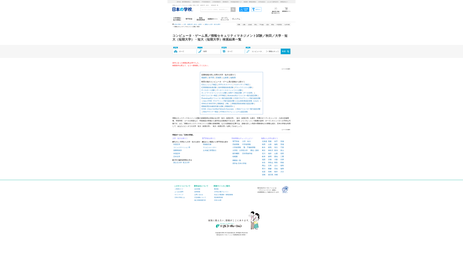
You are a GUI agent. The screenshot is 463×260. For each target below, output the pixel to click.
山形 (270, 144)
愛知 (276, 156)
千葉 (282, 147)
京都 (270, 159)
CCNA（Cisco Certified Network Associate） (218, 109)
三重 (282, 156)
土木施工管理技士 (209, 150)
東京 (263, 150)
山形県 (225, 78)
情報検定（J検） (223, 103)
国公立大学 (177, 162)
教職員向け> (284, 2)
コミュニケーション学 (181, 147)
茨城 (282, 144)
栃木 (263, 147)
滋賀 (263, 159)
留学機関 (235, 153)
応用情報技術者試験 (209, 87)
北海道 (250, 24)
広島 (270, 165)
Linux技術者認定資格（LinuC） (248, 101)
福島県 (233, 78)
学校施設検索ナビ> (236, 2)
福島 (276, 144)
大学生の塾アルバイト (221, 192)
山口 (276, 165)
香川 (263, 169)
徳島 (282, 165)
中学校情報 (246, 144)
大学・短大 (246, 141)
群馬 (270, 147)
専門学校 (235, 141)
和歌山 (270, 162)
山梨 (276, 153)
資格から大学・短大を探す (213, 24)
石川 (263, 153)
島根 (282, 162)
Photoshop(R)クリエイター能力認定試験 (216, 98)
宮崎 (263, 175)
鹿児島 (270, 175)
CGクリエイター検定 (209, 95)
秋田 (263, 144)
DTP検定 (222, 95)
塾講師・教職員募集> (250, 2)
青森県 (204, 78)
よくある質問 (179, 192)
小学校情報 (236, 147)
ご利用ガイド (179, 189)
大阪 (276, 159)
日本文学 (176, 156)
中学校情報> (206, 2)
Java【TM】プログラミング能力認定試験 (219, 101)
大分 (282, 172)
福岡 (282, 169)
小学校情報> (216, 2)
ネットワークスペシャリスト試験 (214, 93)
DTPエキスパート (225, 84)
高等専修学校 (247, 153)
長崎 (270, 172)
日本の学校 (177, 24)
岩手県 (211, 78)
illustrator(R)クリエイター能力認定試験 (242, 95)
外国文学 (176, 144)
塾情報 (216, 189)
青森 (270, 141)
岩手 (276, 141)
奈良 (263, 162)
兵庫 (282, 159)
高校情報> (196, 2)
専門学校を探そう (208, 138)
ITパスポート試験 (208, 90)
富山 (282, 150)
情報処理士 (229, 106)
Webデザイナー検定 (210, 112)
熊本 (276, 172)
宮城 (282, 141)
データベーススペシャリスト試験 (229, 90)
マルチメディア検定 (241, 84)
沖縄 (276, 175)
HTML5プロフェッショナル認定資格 (234, 112)
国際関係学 (177, 150)
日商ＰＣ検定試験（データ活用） (241, 93)
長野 (282, 153)
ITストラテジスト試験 (243, 87)
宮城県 (218, 78)
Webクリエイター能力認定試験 (248, 109)
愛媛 (270, 169)
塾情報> (226, 2)
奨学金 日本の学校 (239, 163)
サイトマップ (179, 194)
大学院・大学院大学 (240, 150)
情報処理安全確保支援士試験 (212, 106)
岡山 (263, 165)
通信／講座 (254, 150)
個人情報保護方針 (200, 200)
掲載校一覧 (236, 160)
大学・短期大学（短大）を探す (192, 24)
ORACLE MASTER (208, 103)
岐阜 (263, 156)
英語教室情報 (218, 197)
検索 (284, 51)
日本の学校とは (180, 197)
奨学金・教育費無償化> (184, 2)
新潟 (276, 150)
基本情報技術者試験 (225, 87)
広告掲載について (200, 197)
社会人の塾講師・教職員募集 (223, 194)
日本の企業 (217, 200)
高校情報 (235, 144)
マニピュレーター (209, 147)
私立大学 (186, 162)
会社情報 (197, 189)
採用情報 (197, 192)
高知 (276, 169)
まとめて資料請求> (273, 2)
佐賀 (263, 172)
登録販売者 (207, 144)
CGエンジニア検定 (209, 85)
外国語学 (176, 153)
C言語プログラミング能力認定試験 (247, 98)
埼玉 (276, 147)
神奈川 (270, 150)
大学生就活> (262, 2)
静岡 (270, 156)
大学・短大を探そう (180, 138)
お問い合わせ (198, 194)
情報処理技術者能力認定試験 (243, 103)
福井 (270, 153)
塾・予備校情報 (249, 147)
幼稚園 (235, 156)
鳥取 (276, 162)
